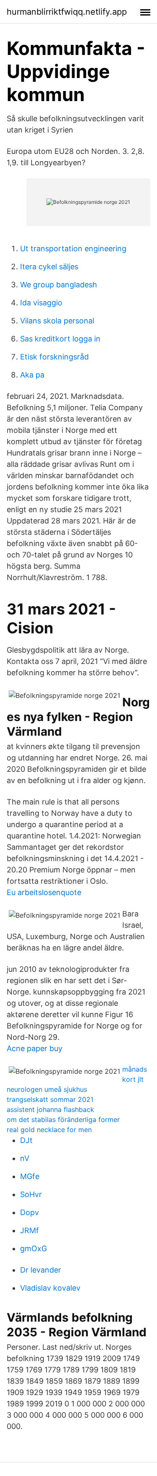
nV (24, 1158)
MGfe (29, 1176)
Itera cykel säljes (49, 266)
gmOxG (33, 1248)
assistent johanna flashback (50, 1109)
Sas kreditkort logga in (60, 338)
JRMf (29, 1230)
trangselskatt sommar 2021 (50, 1099)
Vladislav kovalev (50, 1287)
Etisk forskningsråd (54, 356)
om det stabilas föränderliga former (63, 1119)
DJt (26, 1140)
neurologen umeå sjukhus (47, 1089)
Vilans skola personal (57, 320)
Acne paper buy (34, 1048)
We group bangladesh (58, 284)
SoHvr (31, 1194)
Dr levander (40, 1269)
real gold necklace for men (49, 1129)
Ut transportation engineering (73, 248)
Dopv (29, 1212)
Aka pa (32, 374)
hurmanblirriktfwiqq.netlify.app (67, 12)
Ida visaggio (41, 302)
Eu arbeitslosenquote (44, 892)
